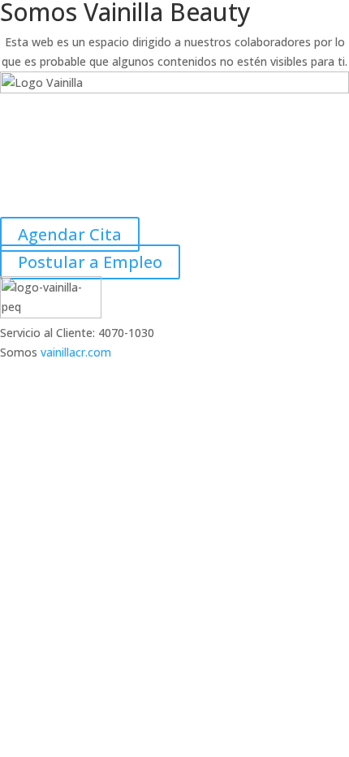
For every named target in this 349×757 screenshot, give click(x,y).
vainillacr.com (76, 352)
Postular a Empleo (90, 262)
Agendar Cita (70, 234)
